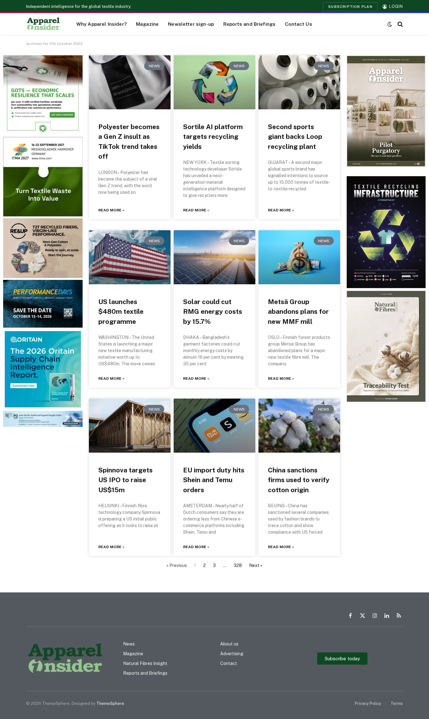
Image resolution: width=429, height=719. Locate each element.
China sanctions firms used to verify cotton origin (298, 480)
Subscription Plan (350, 6)
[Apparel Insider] (43, 24)
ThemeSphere (110, 703)
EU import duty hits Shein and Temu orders (213, 480)
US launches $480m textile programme (121, 311)
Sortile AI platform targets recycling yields (213, 136)
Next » (256, 565)
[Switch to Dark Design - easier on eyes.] (390, 24)
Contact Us (298, 24)
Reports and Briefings (249, 24)
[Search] (399, 24)
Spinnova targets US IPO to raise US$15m (125, 480)
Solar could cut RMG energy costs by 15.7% (212, 311)
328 (238, 565)
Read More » (111, 210)
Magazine (147, 24)
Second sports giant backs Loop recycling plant (295, 136)
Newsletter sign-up (191, 24)
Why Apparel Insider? (101, 24)
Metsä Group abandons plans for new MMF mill (298, 311)
